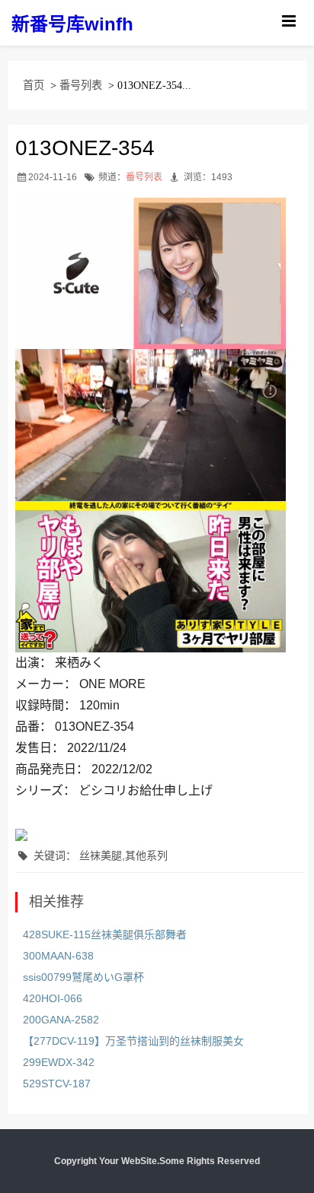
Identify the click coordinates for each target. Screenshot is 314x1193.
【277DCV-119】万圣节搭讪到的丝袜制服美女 (133, 1041)
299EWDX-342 (59, 1062)
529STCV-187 (57, 1083)
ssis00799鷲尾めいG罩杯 (83, 977)
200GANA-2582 (61, 1020)
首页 (33, 85)
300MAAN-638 (58, 956)
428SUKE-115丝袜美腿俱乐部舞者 (105, 934)
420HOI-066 (52, 998)
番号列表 (80, 85)
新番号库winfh (72, 24)
